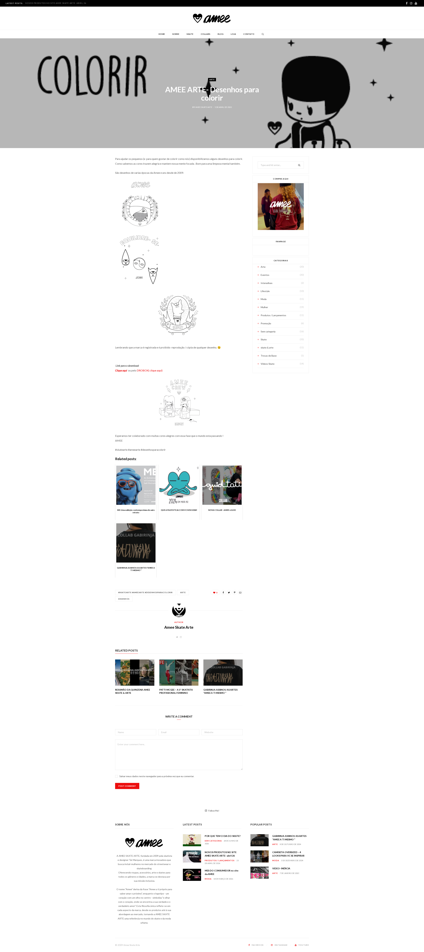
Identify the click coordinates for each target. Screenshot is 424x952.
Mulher (264, 307)
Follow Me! (213, 810)
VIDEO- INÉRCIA (281, 868)
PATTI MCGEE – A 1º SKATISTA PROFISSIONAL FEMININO (176, 691)
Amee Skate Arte (203, 107)
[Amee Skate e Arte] (212, 18)
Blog (220, 34)
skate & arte (267, 347)
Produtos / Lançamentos (273, 315)
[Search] (261, 34)
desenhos (124, 599)
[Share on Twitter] (98, 177)
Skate (189, 34)
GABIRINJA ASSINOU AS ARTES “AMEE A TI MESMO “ (220, 691)
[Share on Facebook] (98, 168)
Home (162, 34)
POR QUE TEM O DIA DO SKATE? (222, 836)
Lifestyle (265, 291)
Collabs (205, 34)
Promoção (266, 323)
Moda (263, 299)
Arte (212, 79)
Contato (248, 34)
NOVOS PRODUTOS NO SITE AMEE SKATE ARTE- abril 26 (55, 3)
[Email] (98, 194)
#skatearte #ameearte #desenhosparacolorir (145, 592)
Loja (233, 34)
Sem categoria (268, 331)
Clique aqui (121, 370)
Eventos (265, 274)
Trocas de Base (269, 355)
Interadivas (266, 283)
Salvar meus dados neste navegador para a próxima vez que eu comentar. (156, 776)
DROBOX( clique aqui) (149, 370)
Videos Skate (267, 363)
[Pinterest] (98, 185)
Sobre (175, 34)
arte (183, 592)
